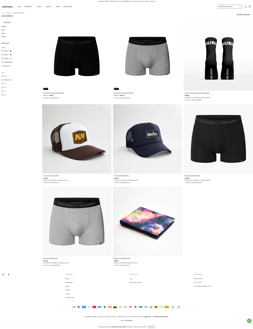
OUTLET (58, 6)
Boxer (3, 30)
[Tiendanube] (126, 321)
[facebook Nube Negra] (8, 274)
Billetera (3, 26)
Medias (3, 36)
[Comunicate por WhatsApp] (249, 321)
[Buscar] (240, 6)
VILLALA (39, 6)
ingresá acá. (147, 316)
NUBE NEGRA (28, 6)
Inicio (2, 13)
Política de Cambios (136, 282)
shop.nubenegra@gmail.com (203, 286)
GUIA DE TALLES (67, 6)
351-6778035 (198, 282)
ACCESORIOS (9, 13)
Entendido (151, 326)
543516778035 (198, 278)
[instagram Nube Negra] (3, 274)
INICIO (19, 6)
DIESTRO (48, 6)
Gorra (3, 33)
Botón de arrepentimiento (160, 316)
